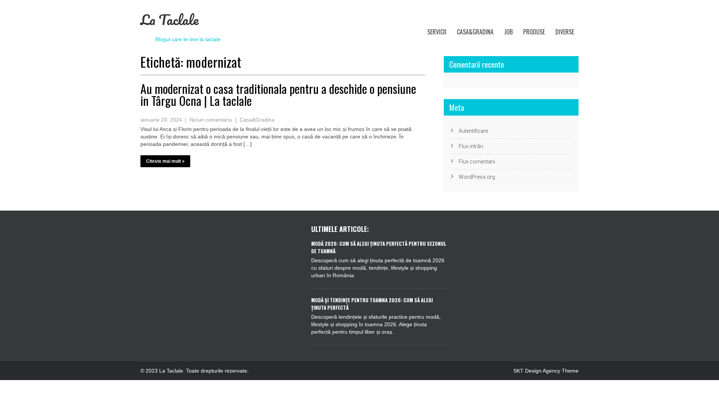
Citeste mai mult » (165, 161)
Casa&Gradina (475, 31)
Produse (534, 31)
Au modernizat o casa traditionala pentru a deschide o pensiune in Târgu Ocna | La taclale (278, 94)
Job (508, 31)
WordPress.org (477, 177)
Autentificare (473, 131)
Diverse (564, 31)
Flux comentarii (477, 162)
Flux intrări (471, 146)
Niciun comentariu (210, 120)
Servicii (436, 31)
